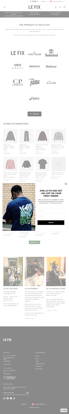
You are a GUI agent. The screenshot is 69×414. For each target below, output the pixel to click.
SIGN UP (51, 222)
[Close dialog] (66, 184)
